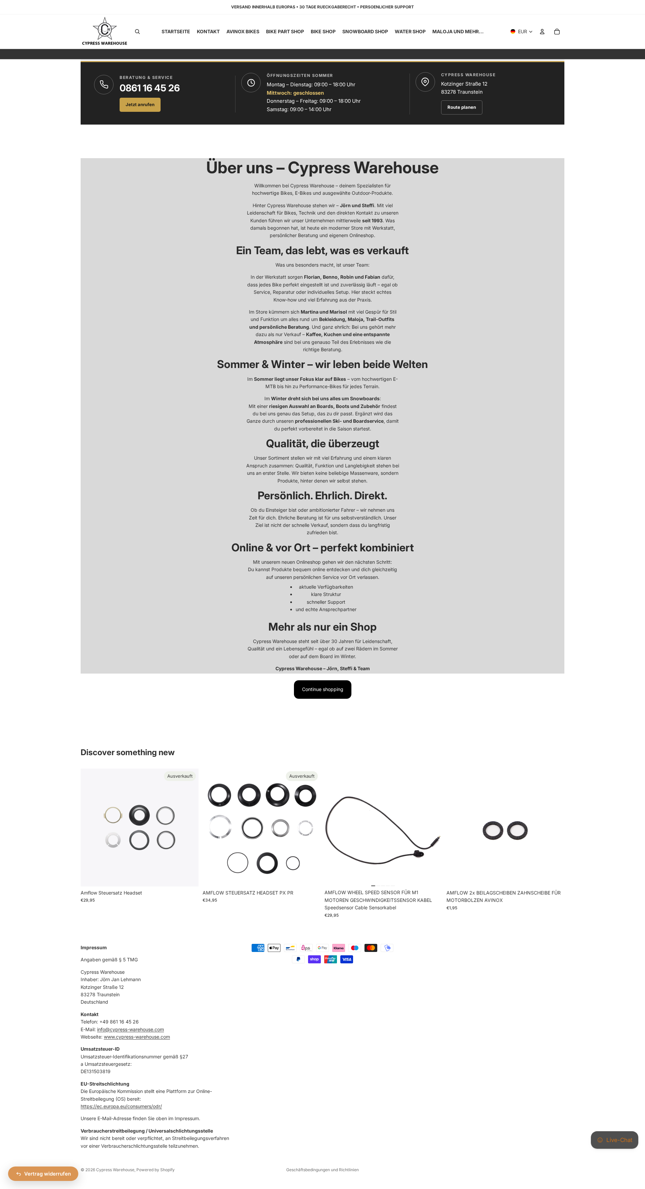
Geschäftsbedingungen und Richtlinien (322, 1169)
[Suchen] (137, 31)
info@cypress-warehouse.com (130, 1029)
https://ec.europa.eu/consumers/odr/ (121, 1106)
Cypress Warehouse (115, 1169)
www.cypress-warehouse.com (137, 1037)
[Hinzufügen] (432, 876)
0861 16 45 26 (150, 88)
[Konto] (542, 31)
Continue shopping (322, 689)
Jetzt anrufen (140, 104)
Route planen (461, 107)
